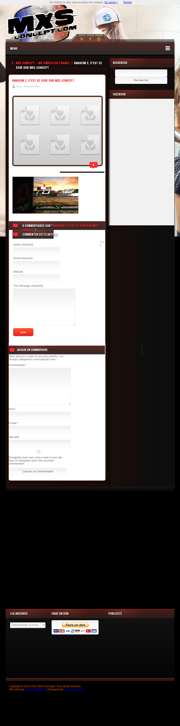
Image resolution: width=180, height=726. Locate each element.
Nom (12, 409)
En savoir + (111, 2)
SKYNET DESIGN (35, 689)
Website (18, 271)
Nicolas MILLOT (73, 689)
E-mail (13, 423)
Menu (13, 48)
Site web (14, 437)
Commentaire (18, 365)
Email (23, 258)
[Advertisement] (90, 548)
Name (23, 244)
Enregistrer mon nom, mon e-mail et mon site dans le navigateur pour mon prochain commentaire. (35, 460)
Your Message (28, 285)
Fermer (127, 2)
